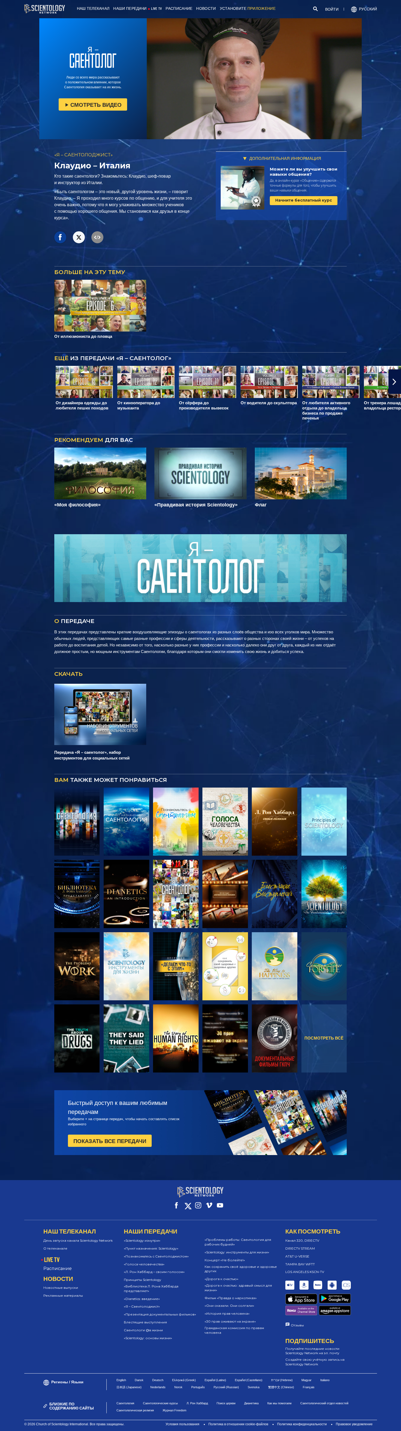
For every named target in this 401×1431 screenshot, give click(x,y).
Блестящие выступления (145, 1322)
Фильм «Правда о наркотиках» (231, 1298)
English (121, 1380)
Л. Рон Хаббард (197, 1403)
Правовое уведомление (354, 1424)
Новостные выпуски (60, 1288)
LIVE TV (156, 9)
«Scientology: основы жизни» (148, 1338)
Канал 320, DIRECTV (302, 1240)
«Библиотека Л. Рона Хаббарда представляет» (151, 1288)
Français (309, 1387)
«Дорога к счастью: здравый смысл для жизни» (238, 1287)
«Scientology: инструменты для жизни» (237, 1252)
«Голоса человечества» (144, 1264)
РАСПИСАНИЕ (179, 9)
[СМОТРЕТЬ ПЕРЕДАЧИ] (77, 822)
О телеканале (55, 1248)
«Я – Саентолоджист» (142, 1306)
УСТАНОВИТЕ (248, 9)
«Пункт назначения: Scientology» (151, 1248)
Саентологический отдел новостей (324, 1403)
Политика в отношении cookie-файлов (238, 1424)
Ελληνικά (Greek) (184, 1380)
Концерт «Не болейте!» (225, 1260)
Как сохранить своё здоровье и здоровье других (241, 1269)
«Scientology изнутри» (142, 1240)
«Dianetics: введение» (142, 1299)
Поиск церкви (226, 1403)
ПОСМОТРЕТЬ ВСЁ (323, 1038)
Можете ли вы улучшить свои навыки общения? (303, 171)
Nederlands (158, 1387)
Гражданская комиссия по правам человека (234, 1330)
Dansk (139, 1380)
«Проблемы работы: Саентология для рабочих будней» (238, 1242)
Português (198, 1387)
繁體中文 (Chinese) (281, 1387)
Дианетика (251, 1403)
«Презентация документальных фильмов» (160, 1314)
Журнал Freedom (174, 1410)
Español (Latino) (215, 1380)
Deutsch (157, 1380)
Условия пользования (182, 1424)
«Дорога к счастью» (221, 1279)
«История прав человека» (227, 1313)
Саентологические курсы (160, 1403)
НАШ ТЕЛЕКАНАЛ (93, 9)
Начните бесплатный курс (303, 200)
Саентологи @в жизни (143, 1330)
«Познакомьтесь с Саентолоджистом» (156, 1256)
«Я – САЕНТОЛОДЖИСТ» (83, 154)
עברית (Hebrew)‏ (282, 1380)
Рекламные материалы (63, 1295)
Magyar (306, 1380)
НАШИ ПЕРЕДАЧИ (129, 9)
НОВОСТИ (206, 9)
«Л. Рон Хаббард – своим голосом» (154, 1272)
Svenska (253, 1387)
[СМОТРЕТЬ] (324, 822)
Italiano (325, 1380)
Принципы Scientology (142, 1280)
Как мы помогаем (279, 1403)
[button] (6, 381)
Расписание (57, 1268)
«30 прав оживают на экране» (230, 1321)
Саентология (125, 1403)
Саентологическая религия (135, 1410)
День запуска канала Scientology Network (78, 1240)
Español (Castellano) (248, 1380)
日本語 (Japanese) (129, 1387)
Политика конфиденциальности (302, 1424)
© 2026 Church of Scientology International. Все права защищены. (74, 1424)
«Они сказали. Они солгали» (229, 1306)
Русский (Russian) (226, 1387)
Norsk (178, 1387)
